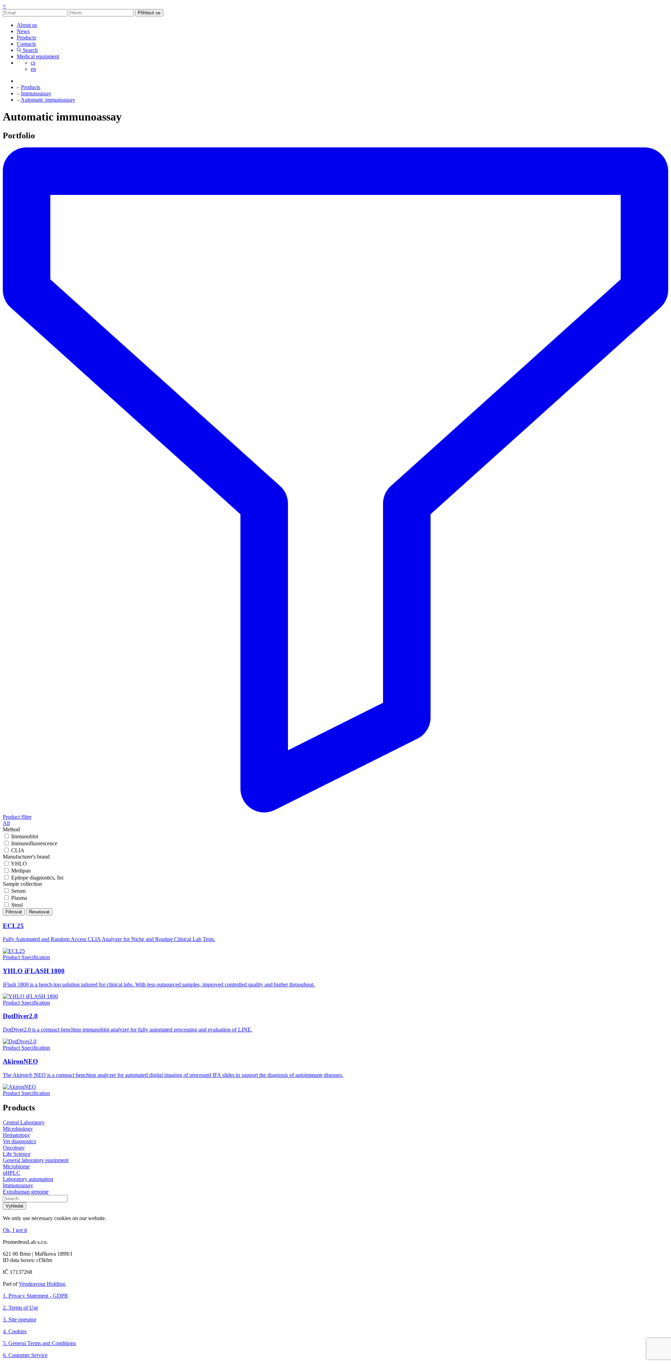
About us (27, 25)
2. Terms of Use (20, 1308)
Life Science (16, 1154)
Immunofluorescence (34, 843)
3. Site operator (19, 1319)
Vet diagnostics (19, 1141)
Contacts (26, 44)
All (6, 823)
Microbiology (18, 1129)
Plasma (19, 898)
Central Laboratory (24, 1122)
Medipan (21, 871)
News (23, 31)
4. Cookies (15, 1331)
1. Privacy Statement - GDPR (35, 1296)
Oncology (14, 1148)
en (33, 69)
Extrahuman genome (26, 1192)
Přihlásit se (149, 12)
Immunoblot (24, 836)
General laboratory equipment (35, 1160)
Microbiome (16, 1166)
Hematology (16, 1135)
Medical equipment (38, 56)
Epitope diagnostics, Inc (37, 878)
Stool (17, 905)
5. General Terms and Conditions (39, 1343)
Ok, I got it (15, 1230)
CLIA (17, 850)
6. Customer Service (25, 1355)
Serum (18, 891)
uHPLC (11, 1173)
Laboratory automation (28, 1179)
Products (26, 38)
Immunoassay (18, 1185)
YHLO (19, 864)
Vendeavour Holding (42, 1284)
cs (33, 63)
